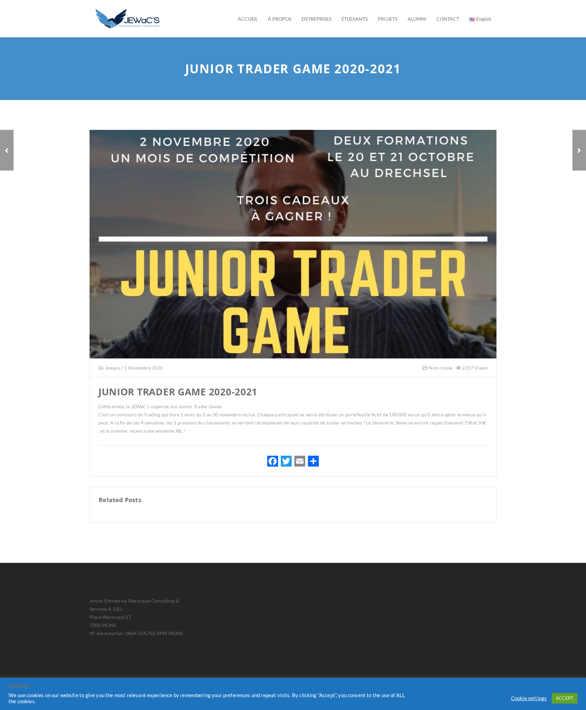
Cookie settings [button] (529, 698)
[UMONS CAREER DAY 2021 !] (7, 150)
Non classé (440, 368)
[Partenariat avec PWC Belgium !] (579, 150)
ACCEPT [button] (564, 698)
